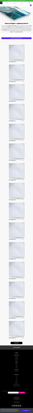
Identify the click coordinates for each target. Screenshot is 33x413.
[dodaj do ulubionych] (23, 61)
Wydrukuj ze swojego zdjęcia (17, 38)
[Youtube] (16, 406)
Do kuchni (16, 356)
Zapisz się (22, 392)
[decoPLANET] (1, 3)
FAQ (16, 378)
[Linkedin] (20, 406)
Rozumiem (25, 410)
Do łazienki (16, 357)
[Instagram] (14, 406)
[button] (7, 3)
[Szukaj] (31, 5)
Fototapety (16, 369)
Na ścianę (16, 359)
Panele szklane (16, 355)
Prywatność (21, 394)
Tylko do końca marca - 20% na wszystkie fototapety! (16, 0)
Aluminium (16, 363)
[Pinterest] (18, 406)
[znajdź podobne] (21, 61)
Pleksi (16, 365)
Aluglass (16, 362)
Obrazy (16, 361)
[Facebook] (13, 406)
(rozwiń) (18, 347)
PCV (16, 364)
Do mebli (16, 358)
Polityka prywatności (16, 384)
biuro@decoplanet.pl (16, 401)
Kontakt (16, 381)
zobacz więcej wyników (16, 343)
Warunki (25, 394)
